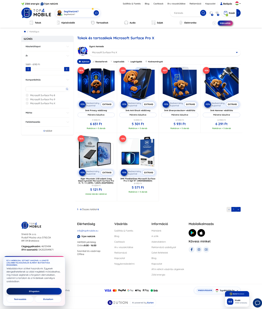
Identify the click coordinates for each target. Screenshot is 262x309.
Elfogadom (34, 291)
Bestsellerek (101, 61)
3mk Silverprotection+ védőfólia (179, 110)
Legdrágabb (136, 61)
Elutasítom (48, 299)
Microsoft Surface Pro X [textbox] (104, 52)
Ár (27, 55)
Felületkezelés (33, 122)
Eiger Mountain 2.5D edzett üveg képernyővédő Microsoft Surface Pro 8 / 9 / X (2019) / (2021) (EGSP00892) (96, 180)
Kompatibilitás (33, 79)
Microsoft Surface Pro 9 (42, 99)
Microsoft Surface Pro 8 (42, 95)
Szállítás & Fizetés (132, 3)
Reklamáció (195, 3)
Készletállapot (33, 46)
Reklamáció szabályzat (163, 247)
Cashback (158, 3)
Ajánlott (85, 61)
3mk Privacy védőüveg (96, 110)
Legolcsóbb (118, 61)
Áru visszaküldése (176, 3)
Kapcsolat (210, 3)
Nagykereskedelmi (124, 263)
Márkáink (156, 230)
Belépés (227, 3)
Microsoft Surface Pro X (42, 103)
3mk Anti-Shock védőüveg (138, 110)
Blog (147, 3)
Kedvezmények (155, 61)
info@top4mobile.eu (87, 230)
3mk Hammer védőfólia (221, 110)
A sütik (154, 236)
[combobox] (165, 52)
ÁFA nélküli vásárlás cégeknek (167, 269)
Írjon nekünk (51, 3)
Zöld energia (32, 3)
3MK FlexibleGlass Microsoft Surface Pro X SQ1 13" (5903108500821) (137, 179)
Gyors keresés (96, 46)
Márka (29, 112)
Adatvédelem (158, 241)
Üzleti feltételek (159, 252)
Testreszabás (20, 299)
